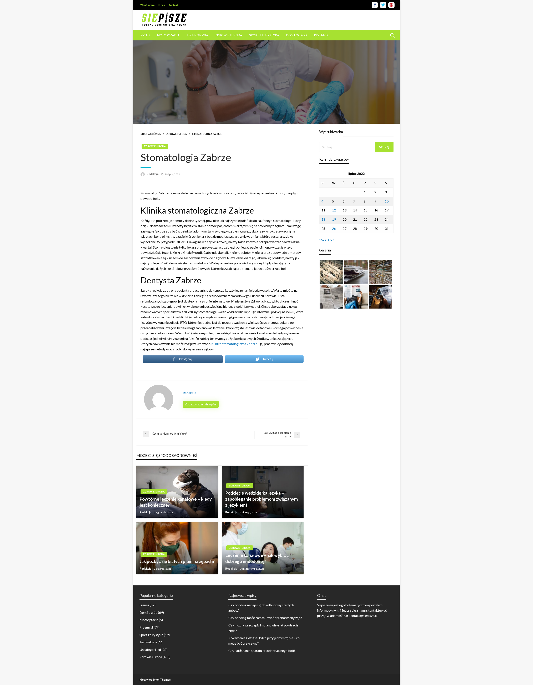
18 (323, 219)
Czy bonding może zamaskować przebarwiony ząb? (265, 618)
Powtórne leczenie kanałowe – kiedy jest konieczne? (175, 502)
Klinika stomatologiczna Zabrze (234, 344)
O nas (161, 4)
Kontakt (173, 4)
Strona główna (151, 133)
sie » (331, 239)
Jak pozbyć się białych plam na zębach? (177, 561)
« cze (322, 239)
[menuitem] (145, 35)
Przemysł (321, 35)
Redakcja (153, 174)
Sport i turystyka (264, 35)
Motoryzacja (168, 35)
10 (387, 201)
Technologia (197, 35)
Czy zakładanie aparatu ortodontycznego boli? (261, 650)
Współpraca (147, 4)
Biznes (145, 35)
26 (334, 228)
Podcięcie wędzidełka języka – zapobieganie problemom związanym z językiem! (261, 499)
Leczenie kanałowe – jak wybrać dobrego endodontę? (257, 558)
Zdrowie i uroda (228, 35)
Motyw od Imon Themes (155, 679)
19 (334, 219)
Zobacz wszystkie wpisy (201, 404)
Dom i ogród (296, 35)
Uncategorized (150, 649)
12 (334, 210)
